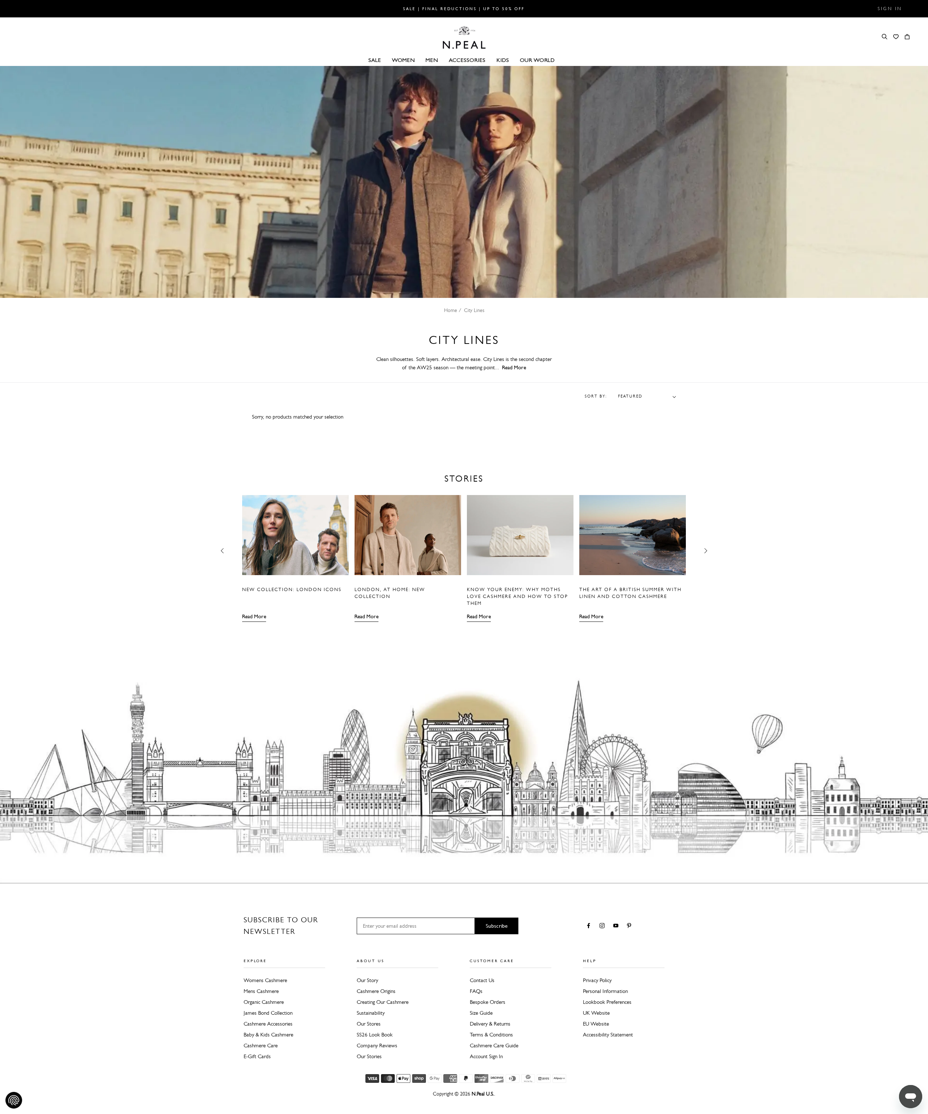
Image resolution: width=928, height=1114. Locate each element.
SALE (374, 60)
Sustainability (371, 1013)
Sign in (890, 9)
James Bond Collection (268, 1013)
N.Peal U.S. (483, 1094)
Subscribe (497, 926)
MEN (432, 60)
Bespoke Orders (487, 1002)
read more (514, 367)
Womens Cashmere (265, 980)
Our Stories (369, 1056)
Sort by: (596, 396)
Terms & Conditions (491, 1034)
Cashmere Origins (376, 991)
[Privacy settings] (13, 1100)
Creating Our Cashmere (383, 1002)
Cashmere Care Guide (494, 1045)
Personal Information (605, 991)
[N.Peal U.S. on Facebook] (590, 926)
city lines (474, 310)
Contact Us (482, 980)
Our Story (367, 980)
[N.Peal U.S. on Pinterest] (630, 926)
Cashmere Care (261, 1045)
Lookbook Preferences (607, 1002)
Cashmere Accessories (268, 1024)
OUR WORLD (537, 60)
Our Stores (369, 1024)
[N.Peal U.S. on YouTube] (617, 926)
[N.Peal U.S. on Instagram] (603, 926)
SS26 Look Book (375, 1034)
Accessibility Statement (608, 1034)
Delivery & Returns (490, 1024)
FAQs (476, 991)
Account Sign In (486, 1056)
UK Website (596, 1013)
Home (450, 310)
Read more (254, 616)
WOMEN (403, 60)
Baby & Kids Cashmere (268, 1034)
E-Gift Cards (257, 1056)
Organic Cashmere (264, 1002)
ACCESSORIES (467, 60)
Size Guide (481, 1013)
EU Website (596, 1024)
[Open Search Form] (884, 37)
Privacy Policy (597, 980)
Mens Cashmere (261, 991)
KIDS (502, 60)
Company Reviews (377, 1045)
